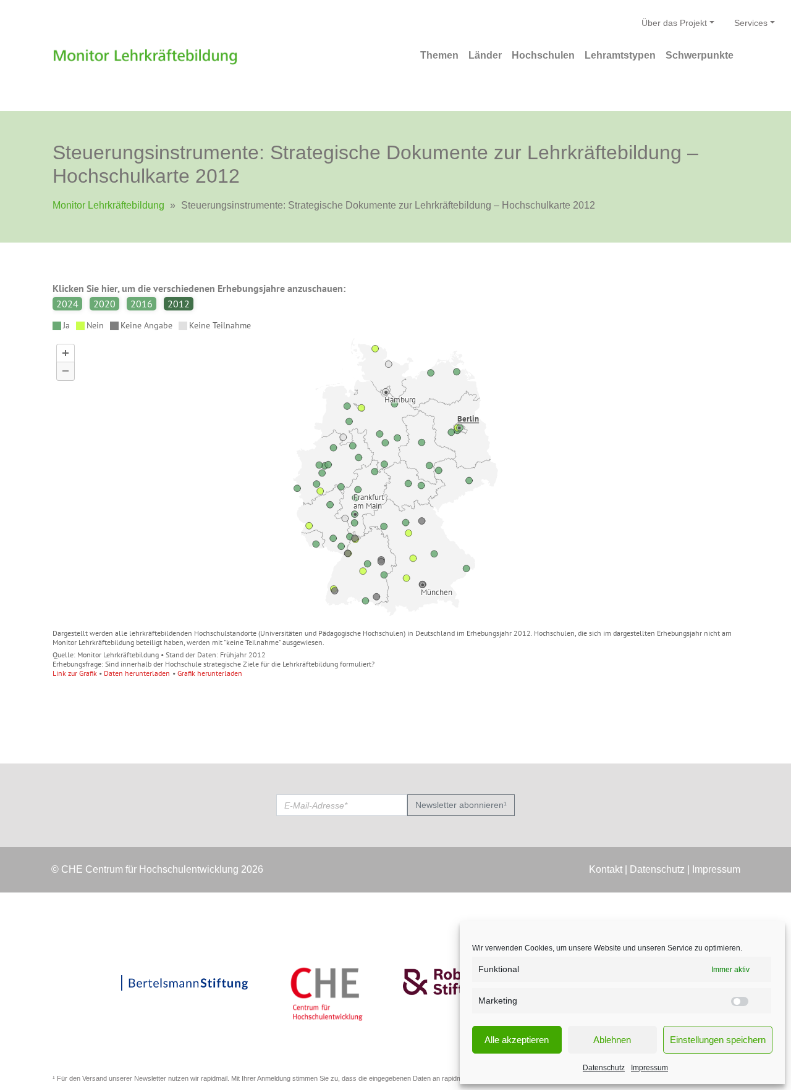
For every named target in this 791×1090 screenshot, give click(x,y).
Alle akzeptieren (516, 1039)
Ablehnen (612, 1039)
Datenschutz (604, 1067)
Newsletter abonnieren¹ (461, 805)
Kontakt (605, 869)
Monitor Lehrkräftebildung (108, 205)
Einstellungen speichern (718, 1039)
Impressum (649, 1067)
